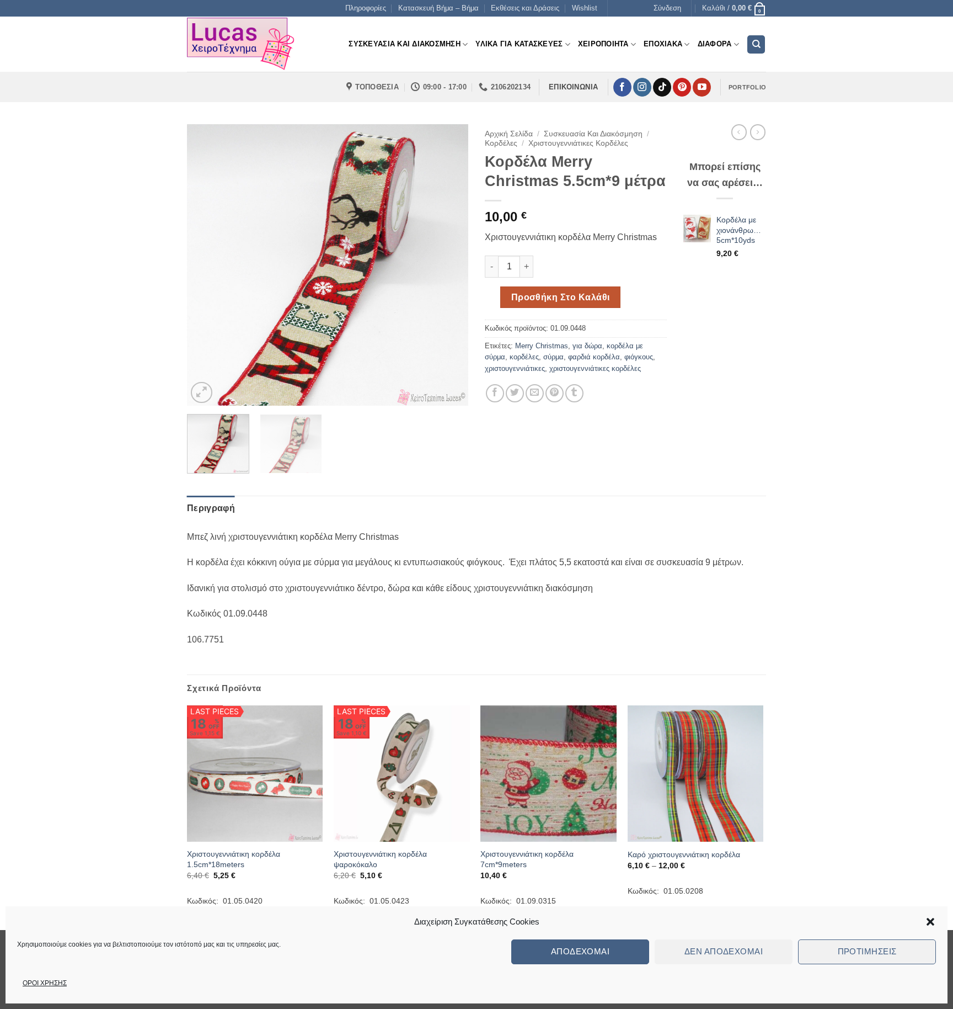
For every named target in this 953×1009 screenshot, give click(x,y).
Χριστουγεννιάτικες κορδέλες (578, 143)
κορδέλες (524, 357)
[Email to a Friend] (535, 393)
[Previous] (206, 265)
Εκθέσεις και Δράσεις (525, 8)
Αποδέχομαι (580, 951)
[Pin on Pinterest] (554, 393)
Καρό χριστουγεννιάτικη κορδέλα (684, 854)
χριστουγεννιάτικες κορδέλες (595, 368)
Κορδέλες (501, 143)
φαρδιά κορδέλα (594, 357)
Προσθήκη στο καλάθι (560, 297)
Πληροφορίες (365, 8)
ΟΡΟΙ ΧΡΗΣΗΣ (45, 983)
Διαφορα (715, 44)
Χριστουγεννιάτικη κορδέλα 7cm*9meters (527, 859)
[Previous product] (757, 132)
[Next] (449, 265)
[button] (930, 921)
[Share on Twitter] (515, 393)
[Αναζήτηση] (756, 44)
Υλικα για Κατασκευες (519, 44)
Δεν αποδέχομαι (723, 951)
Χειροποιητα (603, 44)
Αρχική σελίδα (509, 134)
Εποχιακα (663, 44)
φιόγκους (638, 357)
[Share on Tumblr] (574, 393)
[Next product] (739, 132)
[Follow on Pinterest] (682, 87)
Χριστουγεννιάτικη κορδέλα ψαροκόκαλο (380, 859)
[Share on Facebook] (495, 393)
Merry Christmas (541, 346)
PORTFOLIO (747, 87)
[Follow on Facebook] (622, 87)
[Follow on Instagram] (642, 87)
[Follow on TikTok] (662, 87)
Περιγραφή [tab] (211, 508)
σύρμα (553, 357)
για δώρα (587, 346)
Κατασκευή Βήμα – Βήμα (438, 8)
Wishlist (584, 8)
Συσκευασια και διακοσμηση (404, 44)
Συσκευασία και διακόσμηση (593, 134)
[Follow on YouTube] (702, 87)
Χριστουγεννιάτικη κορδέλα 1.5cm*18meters (233, 859)
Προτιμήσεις (867, 951)
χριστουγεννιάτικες (515, 368)
